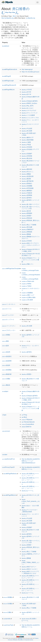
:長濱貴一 (27, 216)
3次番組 (8, 603)
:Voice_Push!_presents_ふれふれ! (31, 501)
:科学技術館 (27, 188)
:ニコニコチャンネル (30, 117)
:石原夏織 (27, 186)
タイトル (6, 309)
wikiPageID (6, 76)
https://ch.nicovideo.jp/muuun (30, 72)
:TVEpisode (27, 419)
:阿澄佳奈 (27, 218)
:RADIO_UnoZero (29, 103)
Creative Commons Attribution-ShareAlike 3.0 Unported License (23, 638)
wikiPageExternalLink (9, 69)
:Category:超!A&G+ (30, 101)
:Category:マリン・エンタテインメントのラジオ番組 (30, 260)
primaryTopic (8, 625)
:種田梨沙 (27, 190)
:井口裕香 (27, 131)
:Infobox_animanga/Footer (30, 269)
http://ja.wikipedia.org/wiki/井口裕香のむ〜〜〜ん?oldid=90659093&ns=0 (31, 461)
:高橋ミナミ (27, 264)
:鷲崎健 (26, 234)
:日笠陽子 (27, 153)
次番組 (6, 379)
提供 (5, 345)
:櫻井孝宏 (27, 169)
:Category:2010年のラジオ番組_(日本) (31, 250)
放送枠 (6, 365)
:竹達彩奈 (27, 193)
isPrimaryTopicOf (8, 467)
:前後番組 (27, 293)
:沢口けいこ (27, 171)
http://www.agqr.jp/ (27, 69)
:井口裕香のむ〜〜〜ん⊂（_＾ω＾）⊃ (30, 479)
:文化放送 (27, 147)
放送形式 (6, 356)
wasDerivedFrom (8, 459)
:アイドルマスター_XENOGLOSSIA (29, 511)
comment (6, 431)
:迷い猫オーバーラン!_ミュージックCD (31, 207)
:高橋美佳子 (27, 229)
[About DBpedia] (7, 2)
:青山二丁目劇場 (29, 225)
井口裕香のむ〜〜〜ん (15, 10)
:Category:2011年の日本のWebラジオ (31, 254)
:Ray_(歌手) (28, 106)
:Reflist (26, 284)
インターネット (8, 304)
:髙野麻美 (27, 232)
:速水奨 (26, 211)
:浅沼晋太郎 (27, 176)
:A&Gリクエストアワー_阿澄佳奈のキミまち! (30, 572)
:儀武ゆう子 (27, 137)
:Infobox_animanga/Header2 (31, 274)
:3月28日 (27, 241)
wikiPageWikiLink (8, 89)
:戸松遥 (26, 144)
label (4, 454)
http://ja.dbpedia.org (7, 18)
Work (14, 16)
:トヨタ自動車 (28, 115)
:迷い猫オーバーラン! (30, 204)
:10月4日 (27, 89)
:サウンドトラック (29, 113)
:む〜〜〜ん (27, 491)
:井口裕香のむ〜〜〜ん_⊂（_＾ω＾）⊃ (30, 474)
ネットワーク (8, 319)
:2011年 (26, 94)
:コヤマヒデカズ (29, 110)
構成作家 (6, 374)
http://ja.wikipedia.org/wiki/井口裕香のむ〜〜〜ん (31, 468)
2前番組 (8, 597)
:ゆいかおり (27, 108)
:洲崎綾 (26, 174)
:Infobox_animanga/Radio (30, 278)
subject (5, 391)
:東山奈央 (27, 158)
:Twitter (26, 286)
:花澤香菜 (27, 195)
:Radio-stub (28, 281)
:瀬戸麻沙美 (27, 181)
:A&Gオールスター (30, 569)
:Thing (24, 415)
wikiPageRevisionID (9, 85)
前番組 (6, 335)
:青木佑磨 (27, 227)
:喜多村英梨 (27, 140)
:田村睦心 (27, 183)
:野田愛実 (27, 213)
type (4, 415)
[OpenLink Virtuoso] (9, 634)
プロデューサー (8, 330)
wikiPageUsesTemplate (11, 268)
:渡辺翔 (26, 179)
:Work (24, 417)
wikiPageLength (8, 81)
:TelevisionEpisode (28, 422)
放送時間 (6, 361)
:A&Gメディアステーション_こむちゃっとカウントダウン (31, 245)
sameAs (7, 619)
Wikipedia (20, 638)
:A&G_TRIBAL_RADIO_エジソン (30, 562)
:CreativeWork (28, 424)
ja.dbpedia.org (30, 18)
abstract (5, 46)
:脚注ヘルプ (28, 295)
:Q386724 (26, 427)
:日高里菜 (27, 156)
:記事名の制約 (28, 297)
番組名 (6, 385)
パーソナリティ (8, 326)
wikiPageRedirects (10, 473)
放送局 (6, 352)
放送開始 (6, 370)
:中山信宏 (27, 128)
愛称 (5, 341)
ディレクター (8, 315)
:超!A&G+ (27, 198)
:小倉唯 (26, 142)
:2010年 (26, 92)
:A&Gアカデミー (29, 567)
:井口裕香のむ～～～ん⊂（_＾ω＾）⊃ (30, 487)
